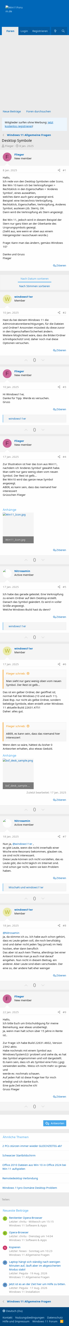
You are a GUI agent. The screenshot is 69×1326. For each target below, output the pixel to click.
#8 (64, 925)
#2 (64, 312)
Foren (10, 31)
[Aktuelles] (55, 31)
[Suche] (63, 31)
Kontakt (7, 1317)
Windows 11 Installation (24, 1291)
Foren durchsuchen (38, 111)
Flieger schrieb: (15, 673)
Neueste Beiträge (16, 1210)
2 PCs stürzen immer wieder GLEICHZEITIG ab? (32, 1146)
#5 (64, 587)
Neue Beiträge (12, 111)
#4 (64, 457)
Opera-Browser (19, 1232)
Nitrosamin (22, 571)
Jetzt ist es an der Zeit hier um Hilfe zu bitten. (37, 1284)
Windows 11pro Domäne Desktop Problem (29, 1187)
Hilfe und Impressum (16, 1321)
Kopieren (14, 1247)
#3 (64, 387)
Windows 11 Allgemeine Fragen (29, 1255)
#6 (64, 664)
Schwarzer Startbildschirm (19, 1155)
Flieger (9, 146)
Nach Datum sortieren (35, 278)
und (26, 887)
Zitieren (61, 265)
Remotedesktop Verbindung (20, 1178)
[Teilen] (58, 170)
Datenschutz (55, 1317)
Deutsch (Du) (14, 1311)
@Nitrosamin (11, 933)
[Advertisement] (34, 71)
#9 (64, 1012)
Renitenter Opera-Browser (25, 1217)
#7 (64, 836)
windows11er (23, 296)
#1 (64, 170)
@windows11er (22, 844)
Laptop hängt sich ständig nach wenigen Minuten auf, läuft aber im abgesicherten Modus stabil (35, 1265)
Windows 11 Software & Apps (28, 1225)
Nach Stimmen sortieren (34, 286)
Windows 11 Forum (44, 1321)
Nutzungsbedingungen (29, 1317)
